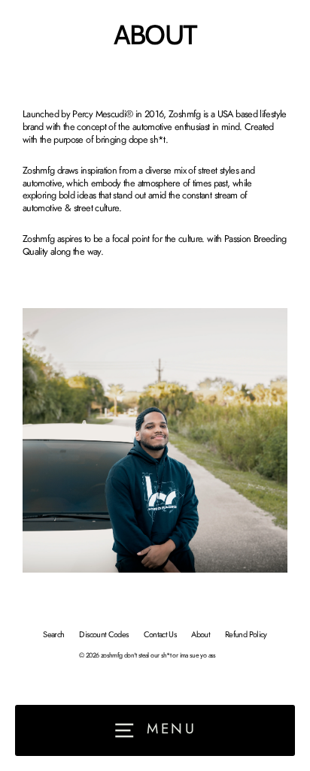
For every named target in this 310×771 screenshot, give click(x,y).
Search (53, 634)
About (200, 634)
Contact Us (160, 634)
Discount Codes (103, 634)
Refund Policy (246, 634)
